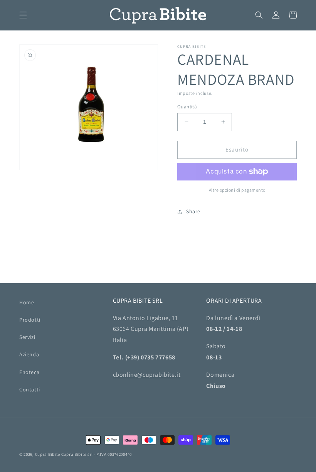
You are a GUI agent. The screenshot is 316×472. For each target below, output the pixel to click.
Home (26, 302)
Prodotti (29, 319)
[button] (23, 15)
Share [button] (193, 211)
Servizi (27, 337)
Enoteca (29, 372)
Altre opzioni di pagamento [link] (237, 190)
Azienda (29, 354)
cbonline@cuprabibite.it (147, 375)
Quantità (187, 106)
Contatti (29, 389)
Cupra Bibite (47, 454)
